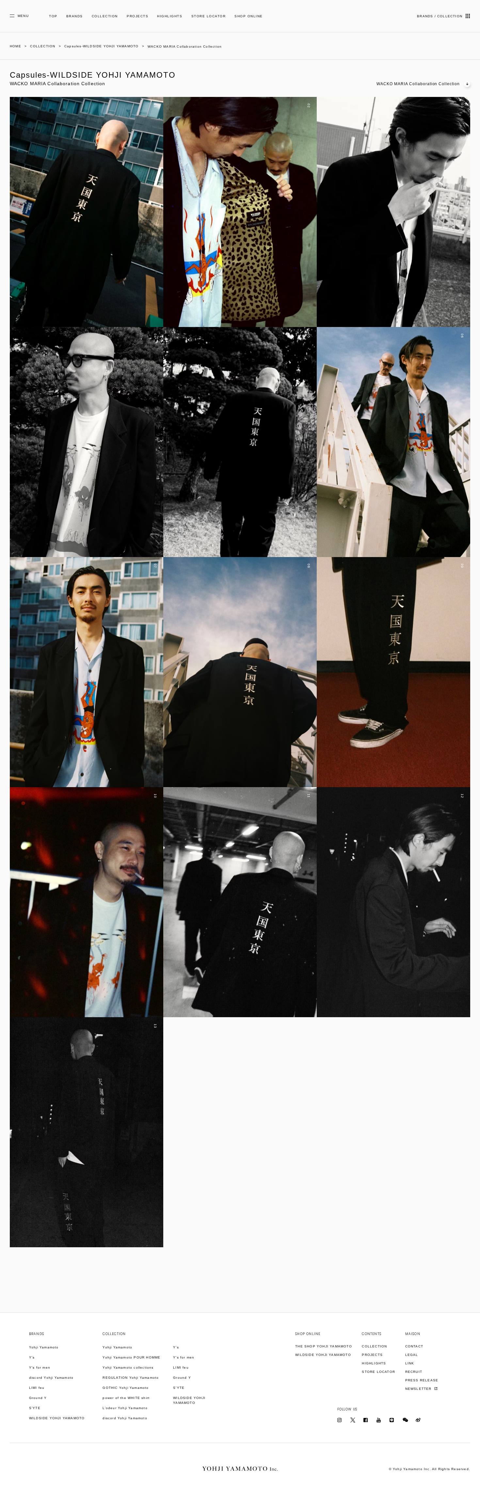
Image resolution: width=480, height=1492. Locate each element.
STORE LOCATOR (208, 16)
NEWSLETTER (419, 1389)
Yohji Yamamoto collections (128, 1367)
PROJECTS (137, 16)
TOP (53, 16)
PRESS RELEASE (422, 1380)
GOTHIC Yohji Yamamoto (126, 1388)
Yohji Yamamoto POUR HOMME (131, 1357)
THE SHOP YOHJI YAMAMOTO (323, 1346)
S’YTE (34, 1408)
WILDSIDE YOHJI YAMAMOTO (57, 1418)
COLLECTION (105, 16)
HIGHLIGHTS (169, 16)
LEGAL (411, 1355)
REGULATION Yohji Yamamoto (131, 1377)
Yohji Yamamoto (44, 1347)
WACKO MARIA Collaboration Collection (418, 84)
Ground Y (38, 1398)
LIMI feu (37, 1388)
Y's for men (39, 1367)
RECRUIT (413, 1372)
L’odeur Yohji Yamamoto (125, 1408)
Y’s (176, 1347)
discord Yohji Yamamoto (51, 1377)
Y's (32, 1357)
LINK (409, 1363)
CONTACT (414, 1346)
